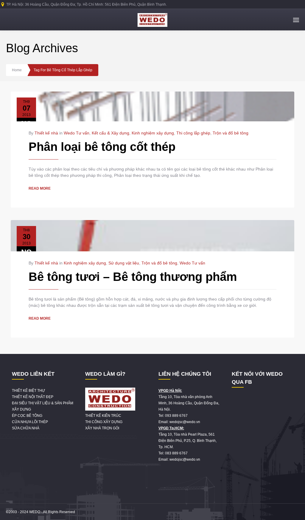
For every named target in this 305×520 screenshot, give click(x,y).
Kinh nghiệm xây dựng (153, 133)
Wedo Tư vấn (76, 133)
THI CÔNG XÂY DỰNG (103, 422)
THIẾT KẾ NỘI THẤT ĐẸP (32, 397)
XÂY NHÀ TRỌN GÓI (102, 428)
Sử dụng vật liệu (123, 263)
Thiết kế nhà (46, 133)
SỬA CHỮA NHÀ (25, 428)
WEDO (34, 512)
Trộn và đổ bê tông (230, 133)
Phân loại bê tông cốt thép (102, 146)
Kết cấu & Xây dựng (110, 133)
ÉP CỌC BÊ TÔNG (27, 416)
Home (17, 70)
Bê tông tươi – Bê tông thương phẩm (133, 276)
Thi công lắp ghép (193, 133)
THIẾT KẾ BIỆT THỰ (28, 391)
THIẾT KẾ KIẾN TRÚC (103, 416)
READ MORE (40, 188)
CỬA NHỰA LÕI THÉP (30, 422)
